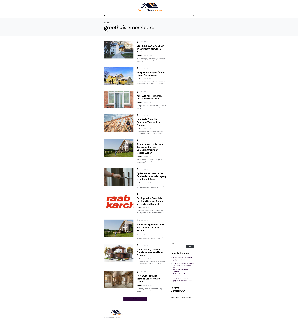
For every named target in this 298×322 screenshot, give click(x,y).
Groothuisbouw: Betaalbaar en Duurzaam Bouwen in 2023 (150, 49)
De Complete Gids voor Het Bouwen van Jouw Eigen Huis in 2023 (182, 280)
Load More (134, 299)
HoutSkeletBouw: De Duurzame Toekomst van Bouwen (149, 122)
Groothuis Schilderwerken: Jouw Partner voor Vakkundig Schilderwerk (182, 259)
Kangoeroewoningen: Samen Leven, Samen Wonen (151, 74)
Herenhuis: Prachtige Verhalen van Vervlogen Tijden (148, 278)
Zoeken (172, 243)
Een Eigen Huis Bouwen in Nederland (180, 270)
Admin (140, 55)
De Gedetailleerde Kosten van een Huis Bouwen (183, 275)
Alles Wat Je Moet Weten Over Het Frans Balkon (149, 97)
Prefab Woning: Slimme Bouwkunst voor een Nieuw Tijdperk (150, 252)
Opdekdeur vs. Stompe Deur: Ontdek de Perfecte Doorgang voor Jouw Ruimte (151, 176)
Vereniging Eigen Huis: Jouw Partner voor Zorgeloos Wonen (150, 227)
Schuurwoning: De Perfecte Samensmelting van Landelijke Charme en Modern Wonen (150, 148)
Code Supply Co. (118, 317)
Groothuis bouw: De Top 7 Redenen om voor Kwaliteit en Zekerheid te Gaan (183, 265)
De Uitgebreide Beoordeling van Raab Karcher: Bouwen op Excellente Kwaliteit (150, 201)
